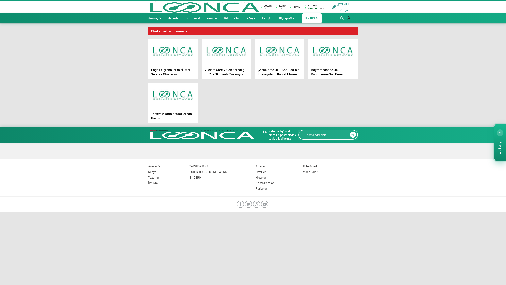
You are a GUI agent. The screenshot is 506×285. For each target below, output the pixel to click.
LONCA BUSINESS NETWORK (208, 172)
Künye (250, 18)
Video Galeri (310, 172)
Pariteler (261, 188)
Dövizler (261, 172)
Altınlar (260, 166)
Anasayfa (154, 18)
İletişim (267, 18)
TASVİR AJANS (198, 166)
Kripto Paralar (265, 183)
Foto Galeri (310, 166)
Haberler (174, 18)
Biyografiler (287, 18)
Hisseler (261, 177)
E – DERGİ (311, 18)
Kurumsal (193, 18)
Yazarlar (212, 18)
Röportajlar (232, 18)
